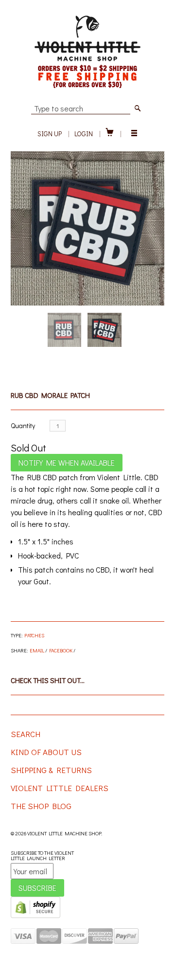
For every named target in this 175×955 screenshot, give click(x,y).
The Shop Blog (41, 805)
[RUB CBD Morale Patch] (88, 228)
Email (37, 650)
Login (83, 133)
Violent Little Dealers (59, 787)
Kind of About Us (46, 751)
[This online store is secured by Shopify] (35, 915)
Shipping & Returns (51, 769)
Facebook (60, 650)
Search (25, 733)
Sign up (49, 133)
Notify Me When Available (66, 462)
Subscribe (37, 888)
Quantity (23, 425)
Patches (34, 635)
